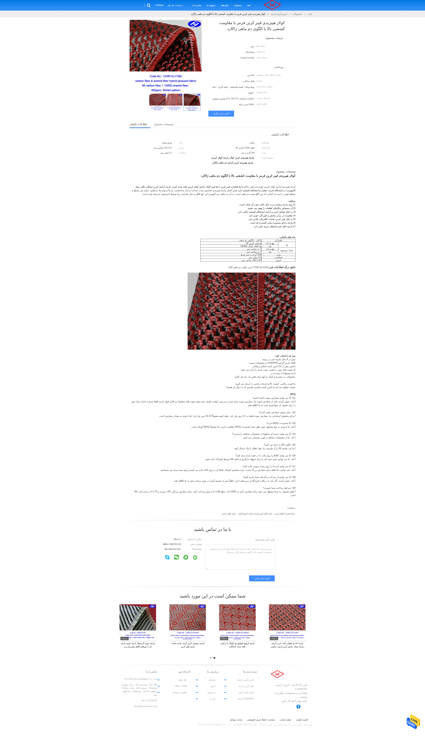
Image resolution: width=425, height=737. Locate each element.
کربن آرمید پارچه (245, 680)
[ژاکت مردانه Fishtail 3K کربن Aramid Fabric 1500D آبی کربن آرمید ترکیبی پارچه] (138, 622)
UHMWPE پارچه (246, 698)
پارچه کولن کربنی (228, 513)
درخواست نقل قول (175, 5)
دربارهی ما (211, 5)
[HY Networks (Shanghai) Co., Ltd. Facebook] (300, 707)
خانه (249, 5)
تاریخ (213, 686)
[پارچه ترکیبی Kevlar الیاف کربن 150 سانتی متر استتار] (187, 622)
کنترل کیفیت (302, 720)
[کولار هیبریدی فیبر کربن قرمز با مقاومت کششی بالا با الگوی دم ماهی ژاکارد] (192, 102)
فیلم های (224, 5)
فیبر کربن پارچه (246, 686)
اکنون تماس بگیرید (221, 113)
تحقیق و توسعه (179, 692)
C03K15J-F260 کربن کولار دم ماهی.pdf (248, 267)
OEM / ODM (181, 686)
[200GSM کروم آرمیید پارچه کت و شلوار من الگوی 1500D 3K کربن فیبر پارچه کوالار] (237, 622)
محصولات (238, 5)
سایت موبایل (236, 720)
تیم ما (212, 698)
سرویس (211, 692)
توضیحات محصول (163, 124)
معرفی (212, 680)
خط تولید (182, 680)
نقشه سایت (285, 720)
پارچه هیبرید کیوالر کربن (285, 513)
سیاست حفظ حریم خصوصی (261, 720)
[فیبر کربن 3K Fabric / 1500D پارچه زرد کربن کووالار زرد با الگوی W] (287, 622)
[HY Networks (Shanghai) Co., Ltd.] (197, 558)
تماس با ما (197, 5)
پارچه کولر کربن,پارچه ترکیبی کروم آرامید (255, 513)
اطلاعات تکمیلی (138, 124)
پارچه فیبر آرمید (246, 692)
